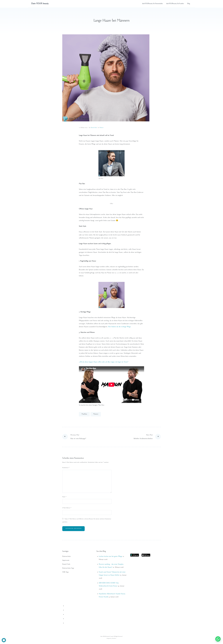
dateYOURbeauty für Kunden (175, 4)
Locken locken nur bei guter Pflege (110, 556)
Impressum (65, 560)
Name (64, 497)
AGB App (65, 572)
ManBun (84, 414)
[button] (4, 640)
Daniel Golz (94, 128)
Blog (188, 4)
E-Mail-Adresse (66, 508)
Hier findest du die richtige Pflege (119, 327)
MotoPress (114, 638)
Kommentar (66, 468)
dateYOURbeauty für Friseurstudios (152, 4)
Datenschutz (66, 556)
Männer (101, 128)
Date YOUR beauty (40, 3)
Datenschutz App (68, 568)
